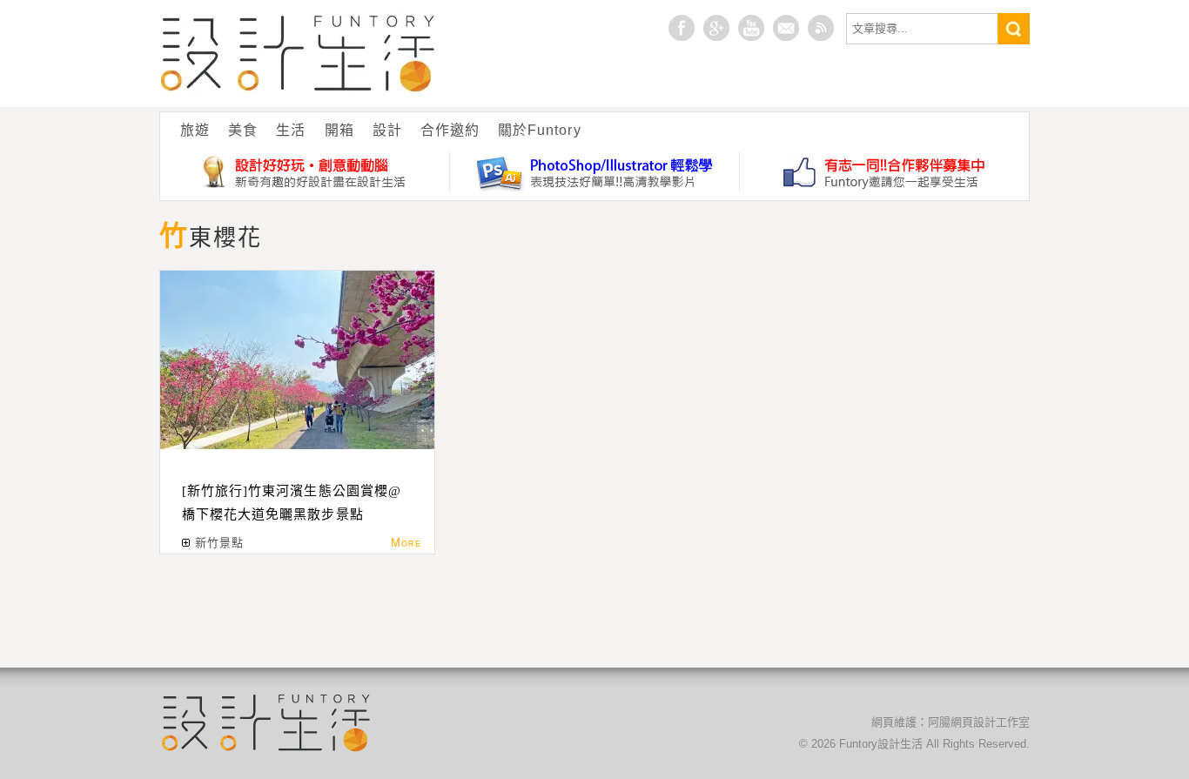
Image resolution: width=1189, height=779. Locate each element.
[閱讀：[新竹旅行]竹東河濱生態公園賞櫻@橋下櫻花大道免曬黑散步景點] (297, 360)
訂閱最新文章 (821, 28)
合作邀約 (450, 130)
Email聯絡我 (786, 28)
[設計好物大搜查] (305, 171)
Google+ (716, 28)
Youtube (751, 28)
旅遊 (195, 130)
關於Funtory (539, 130)
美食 (243, 130)
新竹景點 (219, 542)
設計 (387, 130)
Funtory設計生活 (298, 53)
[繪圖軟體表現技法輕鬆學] (595, 171)
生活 (291, 130)
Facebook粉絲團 (681, 28)
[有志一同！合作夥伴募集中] (884, 171)
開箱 (339, 130)
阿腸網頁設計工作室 (979, 722)
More (406, 542)
